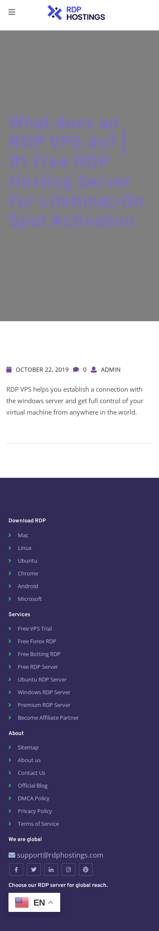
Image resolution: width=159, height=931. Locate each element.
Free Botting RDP (39, 654)
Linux (25, 548)
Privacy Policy (35, 811)
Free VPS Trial (35, 628)
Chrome (28, 573)
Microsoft (30, 599)
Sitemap (28, 747)
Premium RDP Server (44, 705)
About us (29, 760)
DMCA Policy (34, 798)
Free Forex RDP (37, 641)
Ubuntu (27, 560)
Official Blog (32, 785)
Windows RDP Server (44, 692)
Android (28, 586)
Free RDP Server (38, 666)
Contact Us (31, 773)
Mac (23, 535)
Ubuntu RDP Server (42, 679)
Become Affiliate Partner (48, 717)
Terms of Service (38, 823)
